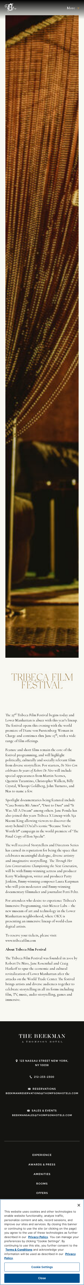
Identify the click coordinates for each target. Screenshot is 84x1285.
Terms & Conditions (18, 1249)
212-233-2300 (44, 1076)
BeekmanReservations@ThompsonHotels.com (42, 1093)
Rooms (42, 1183)
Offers (42, 1193)
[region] (42, 1242)
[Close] (79, 1205)
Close (42, 1278)
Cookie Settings (42, 1267)
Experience (42, 1154)
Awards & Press (42, 1164)
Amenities (42, 1174)
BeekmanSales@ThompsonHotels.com (42, 1115)
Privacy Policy (38, 1237)
